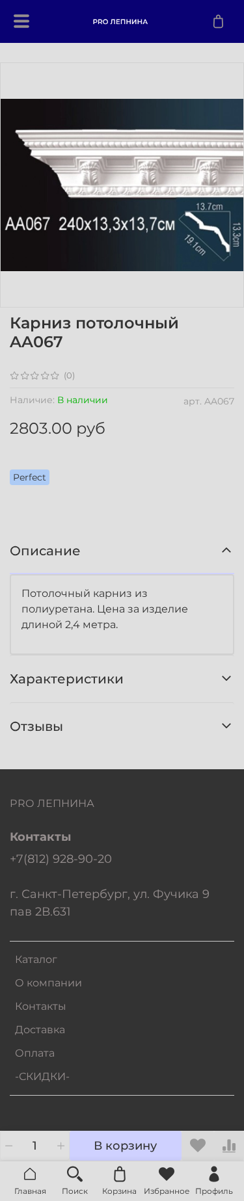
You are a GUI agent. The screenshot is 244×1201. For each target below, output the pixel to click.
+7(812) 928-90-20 (61, 858)
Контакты (40, 1006)
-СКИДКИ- (42, 1076)
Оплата (35, 1053)
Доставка (40, 1029)
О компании (48, 983)
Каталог (36, 959)
